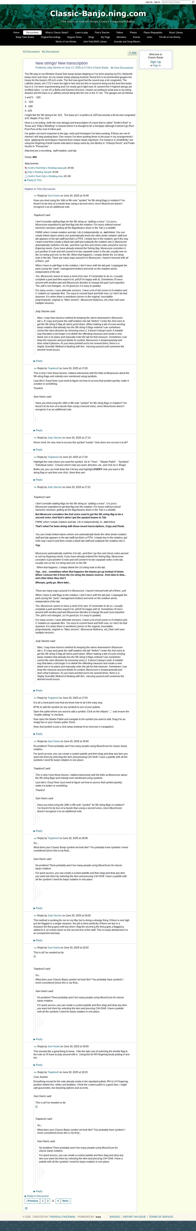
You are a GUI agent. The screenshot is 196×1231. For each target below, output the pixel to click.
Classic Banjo (100, 67)
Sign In (157, 2)
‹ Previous (32, 1201)
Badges (115, 1216)
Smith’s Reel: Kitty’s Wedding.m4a (45, 176)
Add (134, 52)
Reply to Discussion (37, 1196)
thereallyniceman (62, 1216)
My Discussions (50, 51)
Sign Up (149, 2)
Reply (38, 361)
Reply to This (33, 180)
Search (193, 2)
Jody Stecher (54, 67)
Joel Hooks (54, 1046)
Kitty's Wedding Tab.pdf (39, 172)
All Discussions (31, 51)
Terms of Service (161, 1216)
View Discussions (123, 67)
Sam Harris (54, 195)
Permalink (35, 195)
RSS (26, 1208)
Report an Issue (134, 1216)
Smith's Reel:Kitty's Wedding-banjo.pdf (47, 168)
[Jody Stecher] (29, 69)
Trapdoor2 (53, 368)
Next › (65, 1201)
